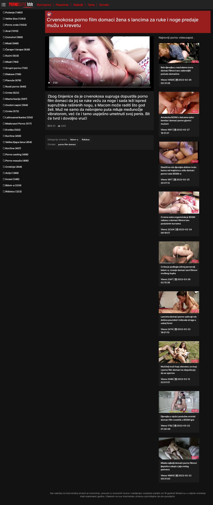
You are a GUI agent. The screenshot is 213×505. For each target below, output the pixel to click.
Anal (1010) (11, 31)
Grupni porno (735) (16, 68)
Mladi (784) (12, 61)
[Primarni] (21, 4)
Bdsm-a (74, 139)
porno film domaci (67, 144)
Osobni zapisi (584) (16, 105)
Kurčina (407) (13, 148)
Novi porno (44, 4)
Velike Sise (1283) (15, 18)
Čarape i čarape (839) (17, 49)
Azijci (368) (12, 173)
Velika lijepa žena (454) (18, 142)
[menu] (3, 5)
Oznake (104, 4)
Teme (91, 4)
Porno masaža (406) (17, 160)
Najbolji (78, 4)
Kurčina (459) (13, 135)
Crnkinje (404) (13, 166)
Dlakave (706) (13, 74)
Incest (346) (12, 179)
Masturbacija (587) (16, 98)
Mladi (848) (12, 43)
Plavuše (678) (13, 80)
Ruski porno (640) (15, 86)
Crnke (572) (12, 111)
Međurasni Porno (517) (18, 123)
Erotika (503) (13, 129)
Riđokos (86, 139)
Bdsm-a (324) (13, 185)
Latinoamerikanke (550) (19, 117)
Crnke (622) (12, 92)
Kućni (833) (12, 55)
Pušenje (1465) (14, 12)
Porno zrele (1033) (16, 24)
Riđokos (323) (13, 191)
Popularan (62, 4)
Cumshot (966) (14, 37)
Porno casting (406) (16, 154)
